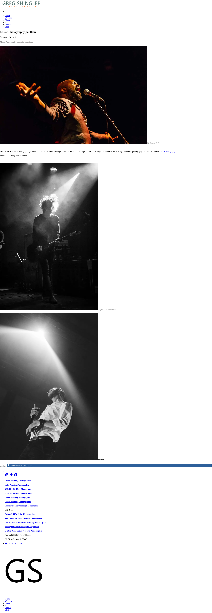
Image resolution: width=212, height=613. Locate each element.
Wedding (8, 18)
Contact (8, 24)
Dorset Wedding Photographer (18, 502)
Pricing (7, 22)
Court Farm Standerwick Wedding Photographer (25, 522)
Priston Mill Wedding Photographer (20, 514)
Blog (7, 27)
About (7, 20)
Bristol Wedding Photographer (18, 481)
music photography (168, 151)
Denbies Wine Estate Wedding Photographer (23, 531)
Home (7, 16)
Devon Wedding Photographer (17, 497)
